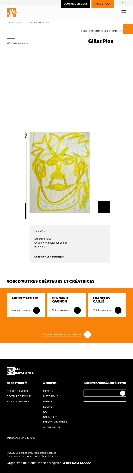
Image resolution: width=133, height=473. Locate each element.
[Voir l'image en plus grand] (104, 207)
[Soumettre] (122, 393)
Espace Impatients (55, 422)
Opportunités (17, 383)
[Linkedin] (108, 408)
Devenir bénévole (19, 396)
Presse (47, 401)
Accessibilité (51, 427)
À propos (49, 383)
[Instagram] (93, 408)
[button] (123, 12)
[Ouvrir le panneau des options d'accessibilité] (128, 29)
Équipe (47, 406)
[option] (122, 2)
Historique (50, 396)
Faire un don (102, 3)
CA (45, 412)
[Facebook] (85, 408)
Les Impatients (14, 22)
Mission (48, 391)
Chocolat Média (49, 456)
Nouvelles (50, 417)
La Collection (30, 22)
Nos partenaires (18, 401)
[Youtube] (101, 408)
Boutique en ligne (76, 3)
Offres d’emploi (17, 391)
